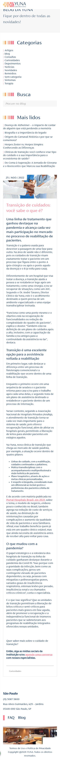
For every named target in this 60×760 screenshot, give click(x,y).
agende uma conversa (38, 654)
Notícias (9, 66)
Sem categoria (13, 76)
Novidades (11, 70)
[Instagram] (47, 5)
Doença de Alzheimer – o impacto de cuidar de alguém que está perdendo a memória (29, 127)
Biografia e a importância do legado (25, 132)
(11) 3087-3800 (11, 699)
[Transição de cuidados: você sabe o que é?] (30, 187)
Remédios (10, 73)
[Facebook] (46, 740)
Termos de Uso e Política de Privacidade (30, 748)
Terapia (9, 83)
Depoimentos (12, 63)
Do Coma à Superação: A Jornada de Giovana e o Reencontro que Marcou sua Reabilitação (30, 164)
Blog (22, 718)
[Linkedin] (42, 5)
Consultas (10, 56)
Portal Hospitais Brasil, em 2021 (25, 499)
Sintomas (10, 80)
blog (7, 53)
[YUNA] (30, 4)
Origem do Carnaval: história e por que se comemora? (28, 138)
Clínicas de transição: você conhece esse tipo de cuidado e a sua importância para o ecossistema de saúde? (29, 155)
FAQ (11, 718)
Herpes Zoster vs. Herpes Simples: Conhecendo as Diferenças (23, 146)
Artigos (9, 50)
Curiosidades (12, 60)
